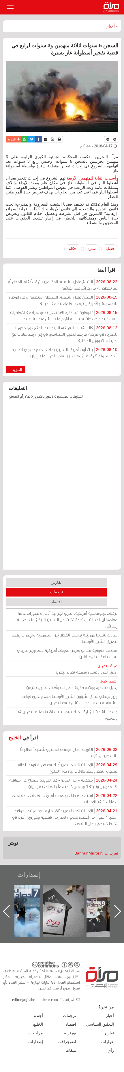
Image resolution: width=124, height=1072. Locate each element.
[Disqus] (62, 487)
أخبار (111, 26)
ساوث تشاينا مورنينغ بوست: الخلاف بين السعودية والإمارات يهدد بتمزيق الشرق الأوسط (64, 638)
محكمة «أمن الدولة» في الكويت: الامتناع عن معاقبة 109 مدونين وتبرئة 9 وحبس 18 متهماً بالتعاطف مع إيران (63, 783)
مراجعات (35, 1033)
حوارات (107, 1041)
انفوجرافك (67, 1041)
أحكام (73, 248)
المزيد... (15, 369)
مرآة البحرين (112, 7)
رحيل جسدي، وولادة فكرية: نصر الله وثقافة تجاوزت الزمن (71, 684)
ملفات (70, 1050)
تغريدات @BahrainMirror (96, 853)
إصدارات (29, 874)
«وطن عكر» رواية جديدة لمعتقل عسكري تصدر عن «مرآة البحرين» (102, 902)
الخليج (15, 737)
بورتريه (70, 1033)
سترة (91, 248)
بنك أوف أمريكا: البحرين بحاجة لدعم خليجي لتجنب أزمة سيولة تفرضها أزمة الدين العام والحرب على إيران (65, 352)
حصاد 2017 (59, 891)
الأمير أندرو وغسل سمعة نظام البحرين (86, 669)
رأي (111, 1050)
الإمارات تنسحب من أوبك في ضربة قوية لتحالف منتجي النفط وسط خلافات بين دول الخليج (66, 768)
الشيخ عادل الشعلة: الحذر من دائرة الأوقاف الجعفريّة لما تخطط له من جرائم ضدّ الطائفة (62, 285)
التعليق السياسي (100, 1024)
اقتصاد (56, 601)
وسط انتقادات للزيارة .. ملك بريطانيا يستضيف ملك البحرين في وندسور (67, 715)
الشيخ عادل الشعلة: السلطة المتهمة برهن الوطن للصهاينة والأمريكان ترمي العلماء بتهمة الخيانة (63, 300)
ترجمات (56, 592)
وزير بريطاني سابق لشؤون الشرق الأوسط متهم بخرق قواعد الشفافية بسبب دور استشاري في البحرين (69, 699)
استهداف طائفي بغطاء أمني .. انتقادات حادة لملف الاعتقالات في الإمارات (64, 798)
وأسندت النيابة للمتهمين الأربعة (92, 178)
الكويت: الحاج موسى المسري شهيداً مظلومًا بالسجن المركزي (68, 752)
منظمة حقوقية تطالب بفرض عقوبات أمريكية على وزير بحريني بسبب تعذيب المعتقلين (67, 653)
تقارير (56, 582)
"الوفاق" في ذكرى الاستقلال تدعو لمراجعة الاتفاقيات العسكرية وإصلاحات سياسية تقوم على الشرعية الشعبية (63, 315)
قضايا (110, 248)
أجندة (38, 1015)
